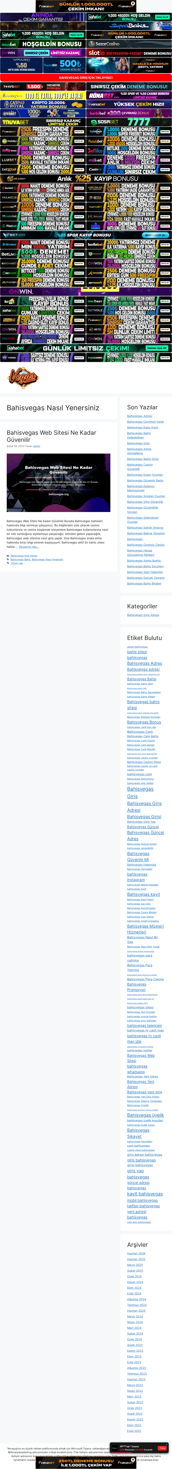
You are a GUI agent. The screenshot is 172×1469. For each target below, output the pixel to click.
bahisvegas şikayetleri (139, 1141)
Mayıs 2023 (135, 1385)
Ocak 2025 (134, 1276)
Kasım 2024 (135, 1282)
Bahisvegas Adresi (139, 416)
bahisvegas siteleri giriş (137, 1003)
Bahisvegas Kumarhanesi (141, 908)
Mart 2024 (134, 1328)
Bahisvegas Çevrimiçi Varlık (145, 421)
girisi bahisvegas (140, 1165)
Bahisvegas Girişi (144, 816)
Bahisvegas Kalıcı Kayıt (142, 427)
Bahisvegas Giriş (138, 443)
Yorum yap (17, 563)
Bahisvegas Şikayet (138, 1133)
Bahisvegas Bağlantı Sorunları (143, 717)
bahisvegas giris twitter (140, 783)
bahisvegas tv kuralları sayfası (140, 1047)
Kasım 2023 (135, 1350)
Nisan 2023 (135, 1391)
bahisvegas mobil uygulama (143, 920)
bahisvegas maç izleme (140, 916)
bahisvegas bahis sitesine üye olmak (143, 713)
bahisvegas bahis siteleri (141, 696)
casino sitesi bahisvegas (141, 1150)
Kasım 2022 (135, 1419)
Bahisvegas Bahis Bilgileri (144, 583)
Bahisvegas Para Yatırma (139, 967)
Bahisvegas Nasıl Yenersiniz (47, 559)
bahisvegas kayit (136, 888)
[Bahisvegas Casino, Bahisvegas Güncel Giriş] (23, 377)
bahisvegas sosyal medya (142, 1016)
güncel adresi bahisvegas (138, 1185)
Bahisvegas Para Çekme (145, 979)
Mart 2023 (134, 1396)
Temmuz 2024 (137, 1305)
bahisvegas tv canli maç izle (144, 1038)
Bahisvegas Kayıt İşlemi (140, 899)
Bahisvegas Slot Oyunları (141, 1012)
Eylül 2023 (134, 1362)
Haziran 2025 (136, 1259)
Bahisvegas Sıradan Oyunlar (146, 496)
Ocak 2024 (134, 1339)
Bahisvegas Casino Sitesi (144, 762)
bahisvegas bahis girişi (140, 683)
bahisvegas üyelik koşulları (145, 1120)
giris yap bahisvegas (138, 1173)
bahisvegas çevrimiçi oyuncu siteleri (142, 1110)
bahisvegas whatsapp (137, 1069)
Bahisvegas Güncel (143, 827)
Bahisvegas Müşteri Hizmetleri (145, 929)
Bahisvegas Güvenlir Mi (138, 856)
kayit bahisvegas (145, 1194)
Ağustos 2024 (136, 1299)
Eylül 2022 (134, 1431)
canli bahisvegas (138, 1145)
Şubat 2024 (135, 1333)
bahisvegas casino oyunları (142, 757)
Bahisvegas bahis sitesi (143, 704)
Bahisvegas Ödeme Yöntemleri (144, 1101)
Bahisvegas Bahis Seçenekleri (144, 692)
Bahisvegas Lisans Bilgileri (142, 912)
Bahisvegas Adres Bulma (144, 560)
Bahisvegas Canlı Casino (141, 740)
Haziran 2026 (136, 1253)
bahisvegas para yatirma (139, 957)
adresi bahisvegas (137, 646)
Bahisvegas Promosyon (136, 987)
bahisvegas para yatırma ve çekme (142, 975)
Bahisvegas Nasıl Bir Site (142, 939)
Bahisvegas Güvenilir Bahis (145, 480)
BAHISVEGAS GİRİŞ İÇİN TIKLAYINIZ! (86, 77)
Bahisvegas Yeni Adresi (140, 1084)
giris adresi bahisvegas (144, 1155)
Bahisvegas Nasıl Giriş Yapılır (143, 946)
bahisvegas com (139, 774)
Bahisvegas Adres (144, 663)
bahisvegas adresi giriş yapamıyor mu (143, 674)
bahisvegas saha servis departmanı (142, 995)
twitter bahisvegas (143, 1205)
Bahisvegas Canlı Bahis (142, 736)
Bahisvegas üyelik (145, 1115)
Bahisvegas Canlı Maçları (141, 749)
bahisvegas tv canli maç (145, 1030)
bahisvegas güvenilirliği (140, 848)
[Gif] (86, 178)
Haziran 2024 (136, 1310)
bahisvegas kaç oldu (138, 903)
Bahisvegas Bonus (144, 722)
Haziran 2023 (136, 1379)
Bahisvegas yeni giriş (144, 1092)
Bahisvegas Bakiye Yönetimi (146, 533)
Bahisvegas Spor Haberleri (145, 572)
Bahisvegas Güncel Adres (145, 835)
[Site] (43, 131)
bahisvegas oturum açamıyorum (140, 951)
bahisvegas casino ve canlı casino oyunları (142, 768)
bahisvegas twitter (139, 1050)
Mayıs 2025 (135, 1265)
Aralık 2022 (134, 1413)
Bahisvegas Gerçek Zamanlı (146, 578)
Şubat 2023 (135, 1402)
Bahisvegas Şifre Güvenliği (145, 502)
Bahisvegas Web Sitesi (141, 1058)
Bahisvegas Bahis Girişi (143, 459)
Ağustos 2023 (136, 1368)
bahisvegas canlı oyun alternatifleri (142, 754)
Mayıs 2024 (135, 1316)
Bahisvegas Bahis (21, 559)
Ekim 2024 (134, 1288)
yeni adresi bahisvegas (137, 1214)
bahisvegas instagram (137, 877)
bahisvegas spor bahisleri (141, 1020)
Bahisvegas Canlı (140, 732)
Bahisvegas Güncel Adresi (142, 844)
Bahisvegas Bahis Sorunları (145, 566)
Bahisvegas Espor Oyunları (145, 474)
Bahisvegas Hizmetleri (139, 869)
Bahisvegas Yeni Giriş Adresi (143, 1096)
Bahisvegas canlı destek (140, 745)
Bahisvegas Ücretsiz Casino (146, 545)
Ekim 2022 (134, 1425)
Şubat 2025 (135, 1270)
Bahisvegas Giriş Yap (141, 821)
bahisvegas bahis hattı (137, 688)
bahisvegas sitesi (140, 1007)
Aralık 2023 (135, 1345)
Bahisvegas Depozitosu (140, 778)
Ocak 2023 (134, 1408)
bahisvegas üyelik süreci (141, 1125)
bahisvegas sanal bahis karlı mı (140, 999)
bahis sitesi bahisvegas (137, 654)
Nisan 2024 (135, 1322)
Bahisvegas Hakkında (141, 864)
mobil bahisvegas (142, 1200)
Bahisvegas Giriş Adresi (24, 555)
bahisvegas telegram (144, 1025)
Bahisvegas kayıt (143, 894)
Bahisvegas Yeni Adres (142, 1076)
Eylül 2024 (134, 1293)
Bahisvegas (135, 539)
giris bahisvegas (141, 1160)
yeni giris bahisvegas (139, 1222)
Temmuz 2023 (137, 1373)
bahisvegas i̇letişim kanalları (142, 884)
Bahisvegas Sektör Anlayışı (145, 527)
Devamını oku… (29, 547)
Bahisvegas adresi (143, 669)
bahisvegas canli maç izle (141, 727)
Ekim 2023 (134, 1356)
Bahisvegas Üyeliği (137, 1105)
